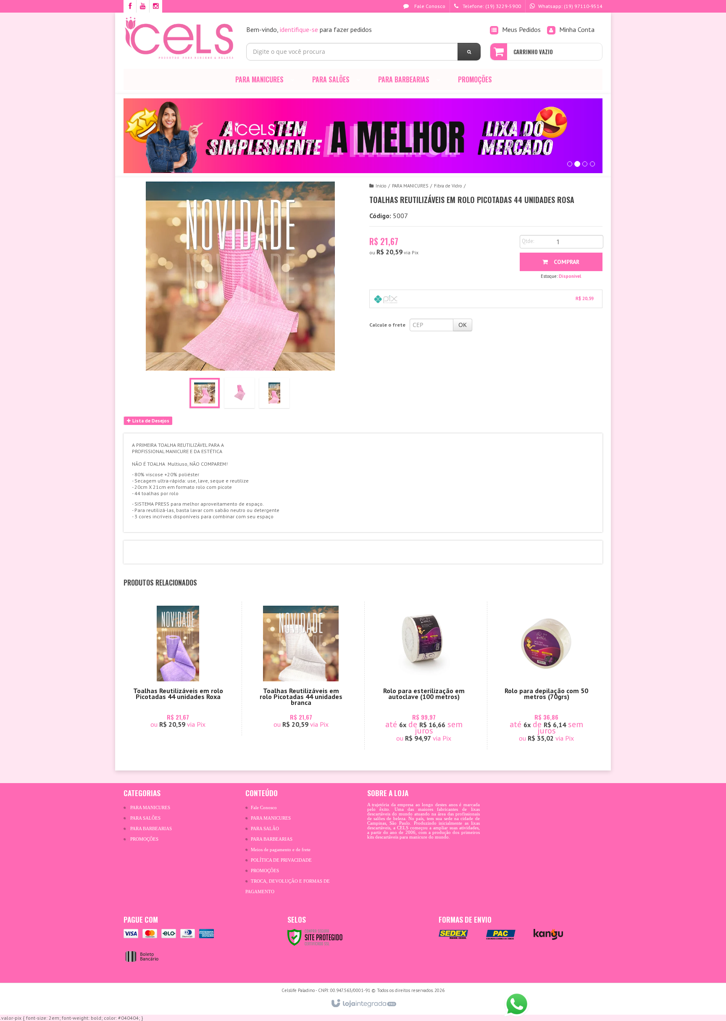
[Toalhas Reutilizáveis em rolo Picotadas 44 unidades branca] (301, 669)
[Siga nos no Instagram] (156, 6)
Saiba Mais (182, 697)
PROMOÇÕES (144, 839)
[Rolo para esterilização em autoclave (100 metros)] (424, 675)
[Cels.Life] (179, 38)
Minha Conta (576, 29)
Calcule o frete (387, 325)
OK (462, 325)
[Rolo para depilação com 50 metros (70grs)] (546, 675)
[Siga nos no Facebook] (130, 6)
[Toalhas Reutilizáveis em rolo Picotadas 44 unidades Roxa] (177, 669)
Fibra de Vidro (448, 186)
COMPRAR (565, 262)
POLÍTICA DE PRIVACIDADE (281, 860)
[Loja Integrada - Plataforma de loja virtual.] (363, 1004)
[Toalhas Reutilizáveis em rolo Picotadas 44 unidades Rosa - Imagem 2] (239, 393)
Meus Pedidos (521, 29)
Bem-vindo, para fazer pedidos (309, 29)
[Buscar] (469, 52)
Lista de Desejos (150, 421)
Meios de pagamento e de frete (280, 849)
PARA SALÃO (265, 828)
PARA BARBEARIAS (151, 828)
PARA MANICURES (410, 186)
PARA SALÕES (145, 818)
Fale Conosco (429, 6)
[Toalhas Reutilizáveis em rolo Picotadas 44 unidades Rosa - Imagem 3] (274, 393)
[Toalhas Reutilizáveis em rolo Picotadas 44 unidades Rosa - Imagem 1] (204, 393)
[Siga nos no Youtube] (143, 6)
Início (381, 186)
